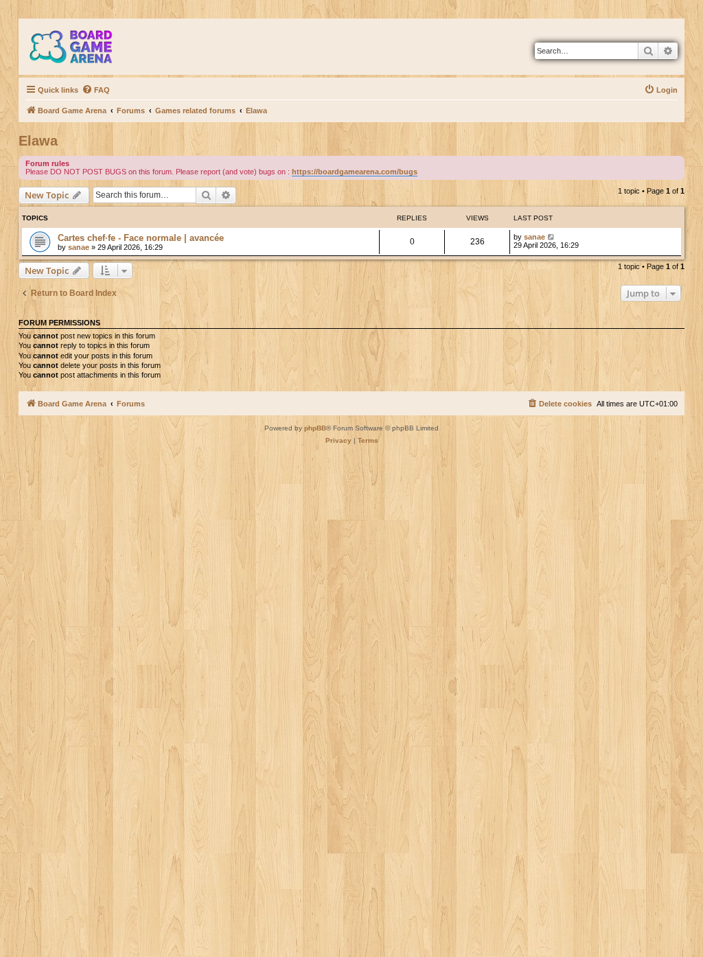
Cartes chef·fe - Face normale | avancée (141, 238)
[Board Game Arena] (81, 46)
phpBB (315, 428)
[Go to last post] (551, 237)
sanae (78, 247)
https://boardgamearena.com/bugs (354, 172)
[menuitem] (96, 90)
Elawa (38, 140)
